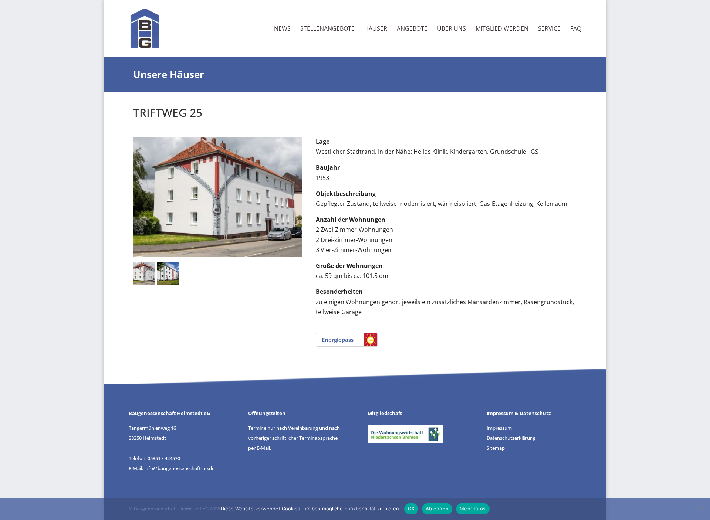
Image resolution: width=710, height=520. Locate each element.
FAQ (575, 29)
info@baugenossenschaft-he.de (179, 468)
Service (549, 29)
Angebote (412, 29)
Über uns (451, 29)
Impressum (499, 428)
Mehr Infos (473, 508)
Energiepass (338, 339)
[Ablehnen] (700, 509)
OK (411, 508)
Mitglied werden (502, 29)
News (282, 29)
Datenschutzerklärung (511, 438)
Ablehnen (437, 508)
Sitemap (496, 448)
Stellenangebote (327, 29)
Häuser (375, 29)
